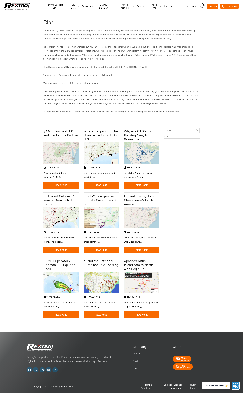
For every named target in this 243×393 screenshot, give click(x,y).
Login (193, 6)
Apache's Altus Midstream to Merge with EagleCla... (139, 265)
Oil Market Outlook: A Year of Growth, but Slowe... (59, 200)
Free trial (212, 6)
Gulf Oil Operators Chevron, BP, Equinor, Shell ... (59, 265)
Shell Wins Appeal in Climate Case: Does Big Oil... (101, 200)
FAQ (135, 368)
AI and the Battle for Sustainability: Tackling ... (101, 265)
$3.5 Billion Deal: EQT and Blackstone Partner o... (60, 135)
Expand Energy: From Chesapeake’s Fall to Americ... (140, 200)
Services (137, 361)
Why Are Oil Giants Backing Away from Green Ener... (138, 135)
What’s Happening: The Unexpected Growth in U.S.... (101, 135)
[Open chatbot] (236, 386)
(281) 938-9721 (231, 6)
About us (137, 353)
